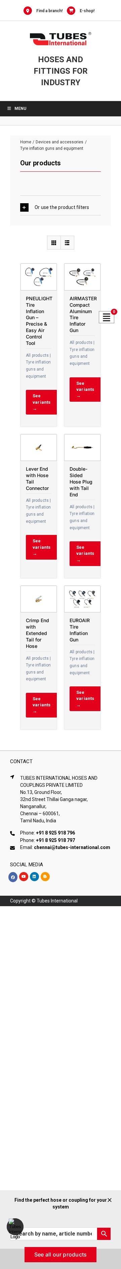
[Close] (109, 1200)
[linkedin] (34, 876)
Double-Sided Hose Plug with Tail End (81, 481)
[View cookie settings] (15, 1226)
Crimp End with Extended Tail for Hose (37, 633)
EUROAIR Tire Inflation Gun (80, 629)
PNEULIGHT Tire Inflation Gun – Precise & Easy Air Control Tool (39, 321)
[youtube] (23, 876)
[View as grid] (54, 242)
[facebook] (12, 877)
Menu (20, 108)
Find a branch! (49, 10)
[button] (60, 207)
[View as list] (67, 242)
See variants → (42, 401)
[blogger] (45, 876)
